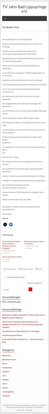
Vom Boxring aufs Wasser (12, 335)
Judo (4, 375)
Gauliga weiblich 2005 (15, 277)
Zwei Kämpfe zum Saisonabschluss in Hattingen (20, 331)
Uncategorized (8, 392)
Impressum (29, 410)
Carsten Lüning (10, 269)
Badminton (6, 355)
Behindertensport (9, 359)
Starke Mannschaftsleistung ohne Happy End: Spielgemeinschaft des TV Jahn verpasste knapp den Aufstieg (22, 324)
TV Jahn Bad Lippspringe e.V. (24, 9)
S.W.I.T (4, 383)
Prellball (5, 379)
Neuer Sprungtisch (35, 283)
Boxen (4, 363)
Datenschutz (20, 410)
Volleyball (6, 396)
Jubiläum (5, 371)
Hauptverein (7, 367)
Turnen (39, 269)
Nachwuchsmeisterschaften (12, 257)
